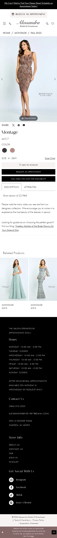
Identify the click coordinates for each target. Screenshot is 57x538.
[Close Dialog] (3, 532)
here (32, 536)
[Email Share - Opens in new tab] (24, 125)
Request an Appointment (28, 172)
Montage (20, 32)
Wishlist (14, 461)
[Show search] (47, 23)
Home (6, 32)
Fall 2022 (36, 32)
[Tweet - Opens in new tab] (13, 125)
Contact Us (16, 449)
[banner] (28, 23)
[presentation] (14, 279)
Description (11, 187)
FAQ (11, 453)
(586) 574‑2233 (17, 406)
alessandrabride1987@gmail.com (29, 413)
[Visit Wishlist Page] (52, 23)
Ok (54, 532)
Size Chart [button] (50, 158)
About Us (14, 444)
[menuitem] (4, 23)
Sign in (13, 457)
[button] (4, 23)
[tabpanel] (28, 79)
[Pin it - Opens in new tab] (19, 125)
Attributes (30, 187)
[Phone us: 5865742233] (10, 23)
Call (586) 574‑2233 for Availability (28, 179)
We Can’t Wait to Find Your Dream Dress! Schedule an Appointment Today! (28, 5)
